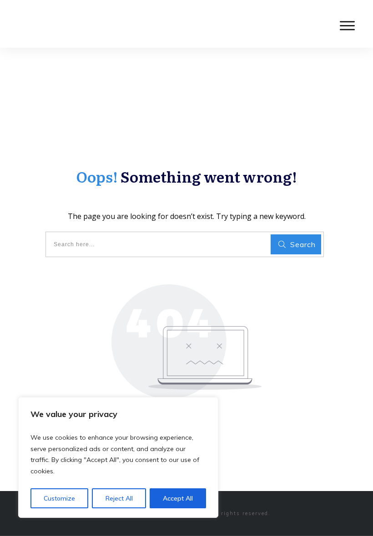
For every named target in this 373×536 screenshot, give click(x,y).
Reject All (119, 498)
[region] (118, 457)
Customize (59, 498)
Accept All (178, 498)
